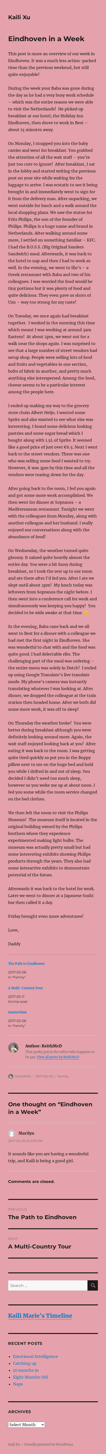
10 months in (26, 1370)
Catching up (24, 1363)
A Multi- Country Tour (25, 988)
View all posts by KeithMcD (58, 1057)
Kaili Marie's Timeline (40, 1315)
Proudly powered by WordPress (48, 1444)
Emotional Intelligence (35, 1356)
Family (63, 1076)
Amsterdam (17, 1012)
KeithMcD (23, 1076)
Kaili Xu (19, 17)
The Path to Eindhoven (26, 964)
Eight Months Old (31, 1377)
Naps (18, 1384)
